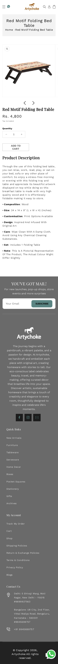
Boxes (9, 474)
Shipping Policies (16, 545)
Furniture (12, 445)
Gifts (9, 496)
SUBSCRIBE (41, 303)
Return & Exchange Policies (22, 553)
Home (9, 29)
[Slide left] (24, 103)
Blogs (9, 575)
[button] (3, 6)
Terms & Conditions (18, 560)
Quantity (7, 128)
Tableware (12, 452)
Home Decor (13, 467)
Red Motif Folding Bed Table (34, 29)
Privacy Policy (14, 567)
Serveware (12, 459)
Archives (11, 503)
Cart (9, 531)
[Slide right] (33, 103)
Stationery (12, 489)
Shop (9, 538)
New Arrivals (13, 438)
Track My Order (15, 523)
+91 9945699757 (24, 629)
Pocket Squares (15, 481)
